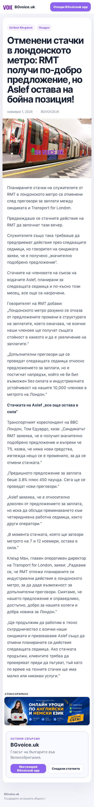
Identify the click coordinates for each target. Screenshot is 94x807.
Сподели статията (66, 768)
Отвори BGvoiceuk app (70, 7)
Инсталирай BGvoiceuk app (28, 768)
